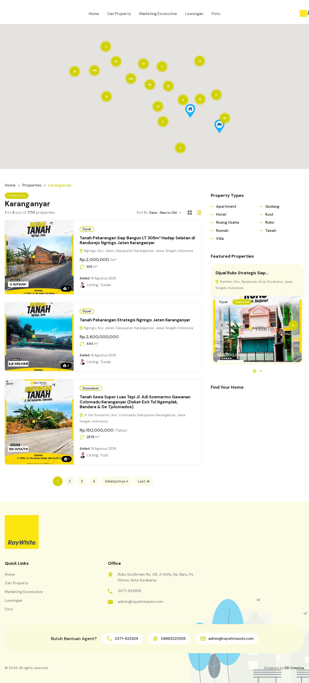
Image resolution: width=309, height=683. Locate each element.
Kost (269, 214)
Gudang (272, 206)
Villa (220, 238)
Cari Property (119, 13)
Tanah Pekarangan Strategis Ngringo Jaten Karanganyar (135, 320)
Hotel (221, 214)
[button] (190, 111)
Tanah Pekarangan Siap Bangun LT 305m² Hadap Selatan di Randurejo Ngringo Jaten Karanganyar (137, 240)
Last (141, 481)
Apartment (226, 206)
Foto (216, 13)
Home (94, 13)
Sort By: (142, 212)
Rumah (222, 230)
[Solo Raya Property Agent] (22, 532)
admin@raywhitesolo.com (140, 601)
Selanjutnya (115, 481)
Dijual (87, 229)
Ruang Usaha (227, 222)
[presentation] (221, 325)
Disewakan (91, 388)
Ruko (269, 222)
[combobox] (166, 213)
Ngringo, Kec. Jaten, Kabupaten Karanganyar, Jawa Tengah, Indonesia (138, 250)
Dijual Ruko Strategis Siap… (242, 273)
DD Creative (294, 668)
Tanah (270, 230)
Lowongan (194, 13)
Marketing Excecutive (158, 13)
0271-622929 (129, 590)
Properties (31, 185)
